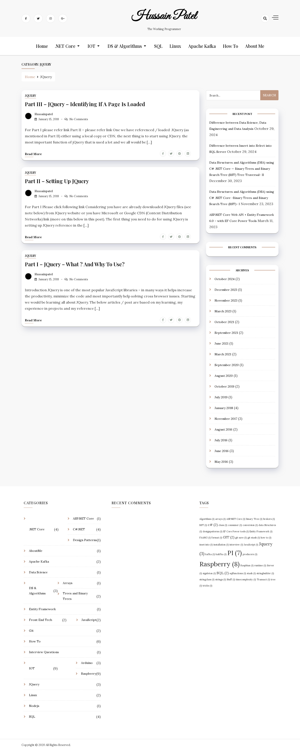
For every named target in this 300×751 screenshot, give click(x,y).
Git (31, 631)
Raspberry (88, 674)
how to (266, 537)
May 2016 (221, 462)
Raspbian (246, 565)
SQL (158, 46)
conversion (250, 525)
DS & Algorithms (125, 46)
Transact (263, 579)
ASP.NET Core (83, 518)
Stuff (231, 579)
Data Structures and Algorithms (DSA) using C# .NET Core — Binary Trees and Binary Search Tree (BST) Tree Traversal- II (241, 169)
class (223, 525)
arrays (220, 518)
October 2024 (225, 279)
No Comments (78, 119)
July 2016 (221, 440)
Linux (175, 46)
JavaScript (88, 620)
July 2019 (221, 397)
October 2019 (224, 386)
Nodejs (34, 706)
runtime (260, 565)
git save (241, 537)
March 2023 (223, 311)
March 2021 (223, 354)
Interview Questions (44, 652)
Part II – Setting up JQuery (57, 180)
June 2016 (222, 451)
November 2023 (226, 300)
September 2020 (227, 365)
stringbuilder (265, 573)
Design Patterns (85, 540)
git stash (254, 537)
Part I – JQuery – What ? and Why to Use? (75, 264)
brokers (269, 518)
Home (42, 46)
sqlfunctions (238, 573)
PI (234, 553)
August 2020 (224, 376)
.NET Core (65, 46)
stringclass (206, 579)
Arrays (67, 583)
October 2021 (224, 322)
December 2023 (226, 290)
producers (250, 554)
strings (220, 579)
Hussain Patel (164, 16)
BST (203, 525)
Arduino (87, 663)
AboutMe (35, 551)
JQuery (30, 95)
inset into (206, 544)
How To (230, 46)
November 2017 (226, 419)
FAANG (205, 537)
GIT (228, 537)
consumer (235, 525)
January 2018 (224, 408)
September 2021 (226, 333)
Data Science (38, 572)
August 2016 (223, 429)
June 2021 (221, 343)
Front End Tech (40, 620)
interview (236, 544)
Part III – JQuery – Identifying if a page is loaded (85, 103)
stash (251, 573)
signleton (209, 573)
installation (221, 544)
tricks (207, 585)
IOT (91, 46)
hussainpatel (43, 114)
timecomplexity (246, 579)
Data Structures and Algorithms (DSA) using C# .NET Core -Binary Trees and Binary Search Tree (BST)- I (241, 198)
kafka (210, 554)
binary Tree (254, 518)
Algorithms (206, 518)
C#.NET (79, 529)
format (216, 537)
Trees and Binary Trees (75, 596)
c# (213, 524)
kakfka (221, 554)
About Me (254, 46)
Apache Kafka (202, 46)
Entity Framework (42, 609)
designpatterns (212, 531)
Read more (33, 154)
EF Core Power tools (236, 531)
